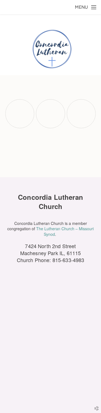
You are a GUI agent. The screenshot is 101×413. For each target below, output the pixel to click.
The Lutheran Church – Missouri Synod (65, 231)
